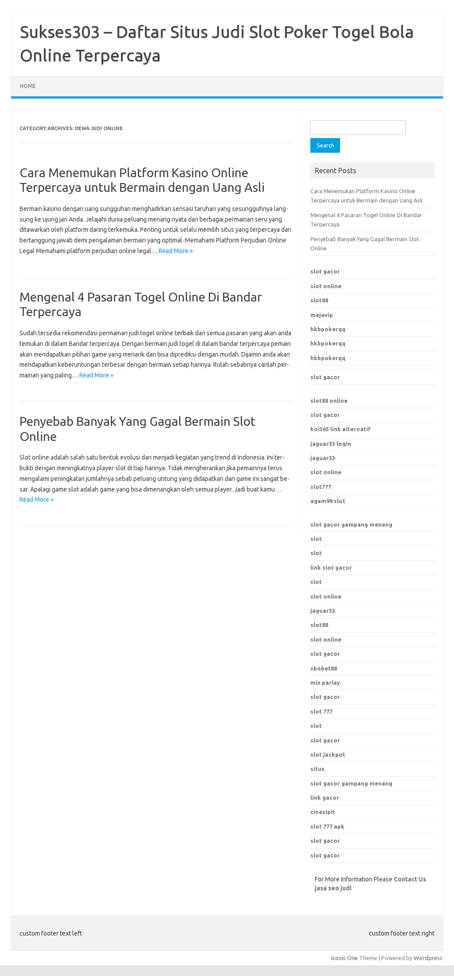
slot (316, 539)
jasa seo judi (333, 888)
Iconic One (344, 958)
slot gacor (325, 271)
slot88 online (329, 400)
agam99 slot (327, 501)
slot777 (320, 487)
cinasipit (322, 812)
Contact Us (410, 879)
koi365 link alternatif (340, 429)
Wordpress (428, 958)
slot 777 (321, 711)
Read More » (176, 250)
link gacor (324, 797)
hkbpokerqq (327, 329)
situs (317, 769)
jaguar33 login (330, 443)
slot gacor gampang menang (351, 524)
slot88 (319, 300)
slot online (325, 286)
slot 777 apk (327, 826)
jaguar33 (322, 458)
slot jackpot (327, 754)
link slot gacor (331, 567)
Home (28, 86)
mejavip (321, 315)
